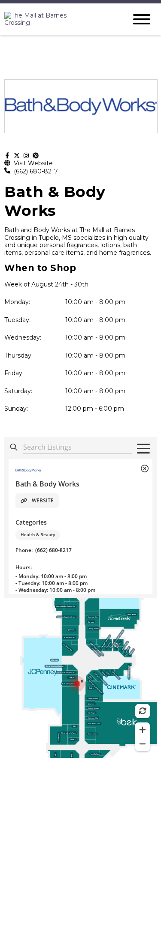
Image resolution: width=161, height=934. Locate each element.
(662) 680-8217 (36, 171)
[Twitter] (17, 156)
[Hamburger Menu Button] (142, 19)
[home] (59, 19)
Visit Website (33, 163)
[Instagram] (26, 156)
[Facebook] (7, 156)
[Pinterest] (36, 156)
